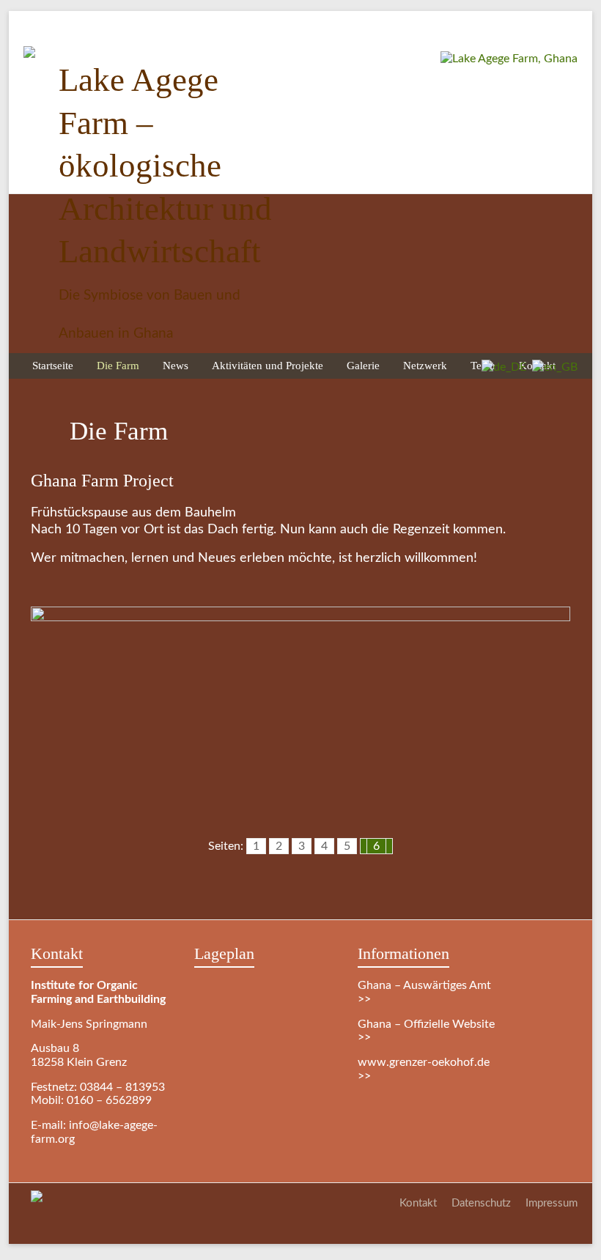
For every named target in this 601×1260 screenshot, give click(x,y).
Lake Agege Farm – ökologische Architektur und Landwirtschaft (165, 166)
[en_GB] (552, 367)
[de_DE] (501, 367)
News (175, 365)
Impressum (552, 1203)
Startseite (52, 365)
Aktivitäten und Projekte (267, 365)
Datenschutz (481, 1203)
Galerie (363, 365)
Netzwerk (425, 365)
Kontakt (418, 1203)
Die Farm (118, 365)
